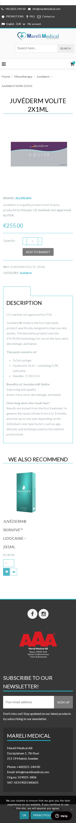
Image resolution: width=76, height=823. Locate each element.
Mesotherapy (23, 76)
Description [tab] (16, 291)
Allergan (23, 198)
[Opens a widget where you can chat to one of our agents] (61, 816)
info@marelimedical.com (46, 8)
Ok (24, 815)
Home (6, 76)
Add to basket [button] (6, 572)
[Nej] (71, 809)
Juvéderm (43, 76)
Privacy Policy (44, 815)
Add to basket (38, 252)
